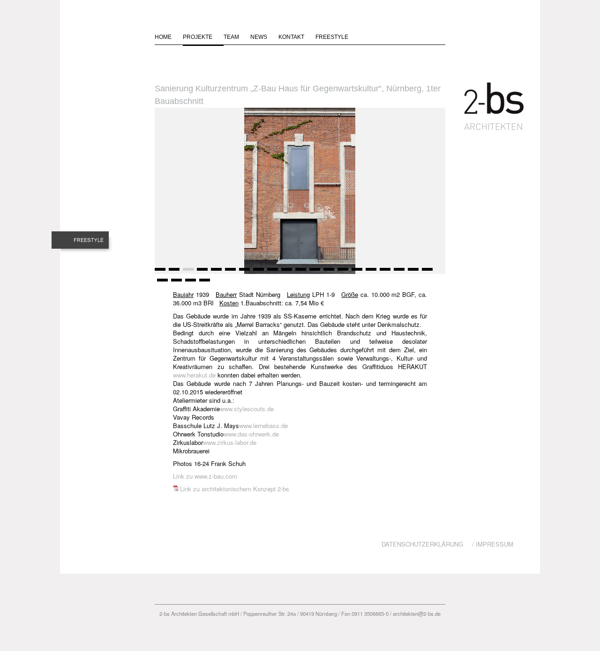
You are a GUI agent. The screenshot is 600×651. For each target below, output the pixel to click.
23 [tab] (190, 283)
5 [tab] (215, 272)
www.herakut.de (194, 374)
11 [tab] (300, 272)
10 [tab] (286, 272)
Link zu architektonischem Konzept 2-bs (234, 488)
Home (163, 37)
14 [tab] (342, 272)
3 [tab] (187, 272)
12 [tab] (314, 272)
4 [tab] (201, 272)
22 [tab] (175, 283)
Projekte (197, 37)
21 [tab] (161, 283)
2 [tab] (173, 272)
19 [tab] (412, 272)
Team (231, 37)
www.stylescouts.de (247, 408)
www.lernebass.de (263, 425)
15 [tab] (356, 272)
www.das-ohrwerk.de (251, 433)
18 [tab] (398, 272)
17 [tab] (384, 272)
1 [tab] (159, 272)
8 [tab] (257, 272)
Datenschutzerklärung (422, 544)
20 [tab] (426, 272)
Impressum (494, 544)
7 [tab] (243, 272)
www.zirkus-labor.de (229, 442)
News (258, 37)
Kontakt (291, 37)
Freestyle (331, 37)
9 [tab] (272, 272)
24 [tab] (204, 283)
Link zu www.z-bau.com (205, 476)
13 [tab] (328, 272)
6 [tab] (229, 272)
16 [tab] (370, 272)
